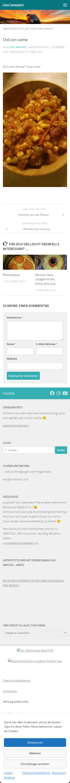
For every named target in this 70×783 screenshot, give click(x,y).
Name (11, 344)
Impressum (59, 773)
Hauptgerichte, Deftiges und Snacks (28, 29)
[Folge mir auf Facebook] (52, 393)
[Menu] (65, 5)
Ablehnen (35, 753)
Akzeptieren (35, 742)
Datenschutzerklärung (36, 773)
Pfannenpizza (11, 275)
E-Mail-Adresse (46, 344)
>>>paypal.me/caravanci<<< (21, 543)
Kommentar (15, 317)
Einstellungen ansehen (35, 764)
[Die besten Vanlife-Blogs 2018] (35, 650)
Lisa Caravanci (13, 5)
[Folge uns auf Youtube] (64, 393)
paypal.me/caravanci (16, 425)
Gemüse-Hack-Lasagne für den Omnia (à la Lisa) (45, 279)
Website (12, 358)
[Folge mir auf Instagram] (58, 393)
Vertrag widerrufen (15, 701)
